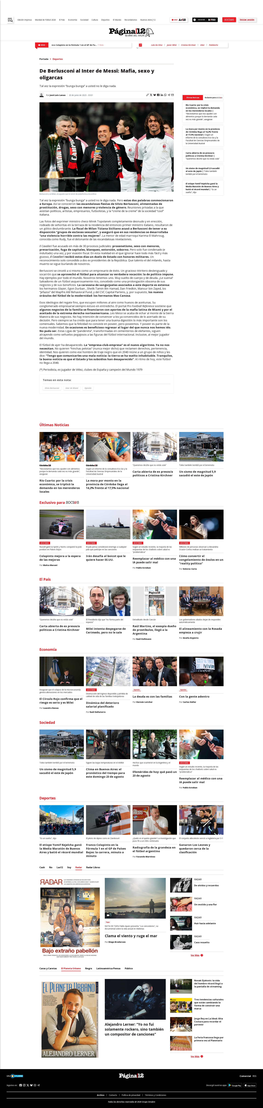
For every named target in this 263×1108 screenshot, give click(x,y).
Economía (72, 19)
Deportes (105, 19)
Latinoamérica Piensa (108, 968)
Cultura (95, 19)
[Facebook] (20, 1085)
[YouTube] (35, 1085)
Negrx (88, 968)
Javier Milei (172, 45)
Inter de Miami (71, 388)
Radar (78, 867)
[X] (28, 1085)
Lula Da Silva (156, 45)
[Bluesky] (31, 1085)
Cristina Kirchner (188, 45)
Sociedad (84, 19)
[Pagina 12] (131, 32)
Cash (42, 867)
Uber (202, 45)
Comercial (245, 1076)
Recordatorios (131, 19)
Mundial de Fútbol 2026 (45, 19)
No (50, 867)
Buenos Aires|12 (147, 19)
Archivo (100, 1095)
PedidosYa (213, 45)
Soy (69, 867)
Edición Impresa (25, 19)
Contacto (113, 1095)
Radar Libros (93, 867)
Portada (43, 59)
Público (129, 968)
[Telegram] (38, 1085)
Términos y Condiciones (155, 1095)
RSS (254, 1076)
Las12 (60, 867)
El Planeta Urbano (71, 968)
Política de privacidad (131, 1095)
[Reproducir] (194, 20)
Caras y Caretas (48, 968)
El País (62, 19)
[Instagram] (24, 1085)
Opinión (88, 388)
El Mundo (117, 19)
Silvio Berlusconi (52, 388)
